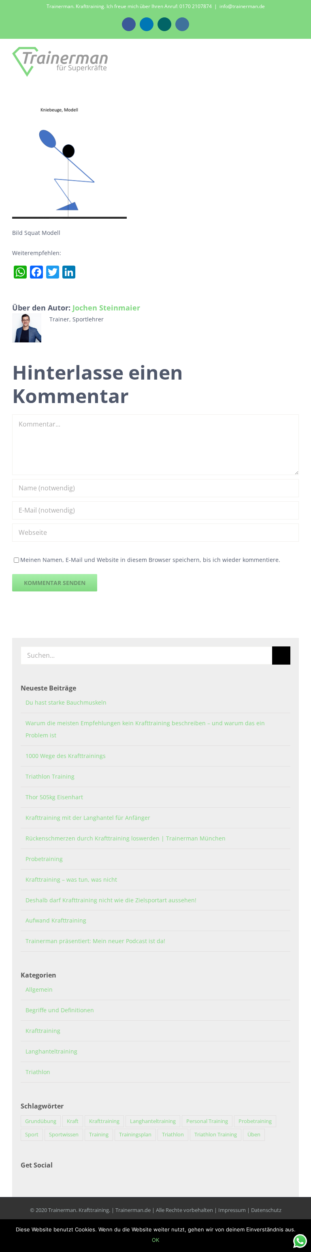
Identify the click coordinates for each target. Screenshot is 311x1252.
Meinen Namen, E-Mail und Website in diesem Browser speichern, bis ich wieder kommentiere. (150, 560)
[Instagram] (34, 1179)
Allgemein (39, 989)
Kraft (73, 1121)
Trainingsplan (135, 1134)
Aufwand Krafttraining (56, 920)
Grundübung (40, 1121)
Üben (253, 1134)
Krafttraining (43, 1031)
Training (99, 1134)
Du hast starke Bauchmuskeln (66, 702)
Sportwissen (64, 1134)
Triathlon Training (50, 776)
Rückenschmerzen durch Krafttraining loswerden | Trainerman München (126, 838)
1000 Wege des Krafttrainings (66, 756)
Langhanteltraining (51, 1051)
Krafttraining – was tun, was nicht (71, 879)
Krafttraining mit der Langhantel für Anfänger (88, 817)
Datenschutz (266, 1210)
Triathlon (38, 1072)
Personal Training (207, 1121)
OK (155, 1240)
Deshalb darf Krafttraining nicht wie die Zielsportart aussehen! (111, 900)
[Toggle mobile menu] (295, 61)
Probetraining (44, 859)
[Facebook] (23, 1179)
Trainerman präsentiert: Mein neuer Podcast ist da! (95, 941)
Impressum (232, 1210)
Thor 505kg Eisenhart (54, 797)
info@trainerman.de (242, 6)
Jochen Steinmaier (106, 307)
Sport (31, 1134)
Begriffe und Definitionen (60, 1010)
